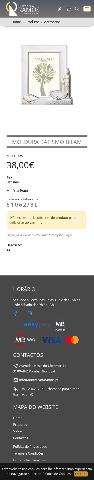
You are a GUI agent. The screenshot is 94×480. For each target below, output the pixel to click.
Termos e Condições (28, 453)
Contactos (20, 438)
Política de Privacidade (30, 446)
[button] (87, 9)
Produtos (20, 424)
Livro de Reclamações (29, 460)
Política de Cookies (56, 473)
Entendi (80, 474)
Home (16, 22)
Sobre (17, 431)
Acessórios (52, 22)
